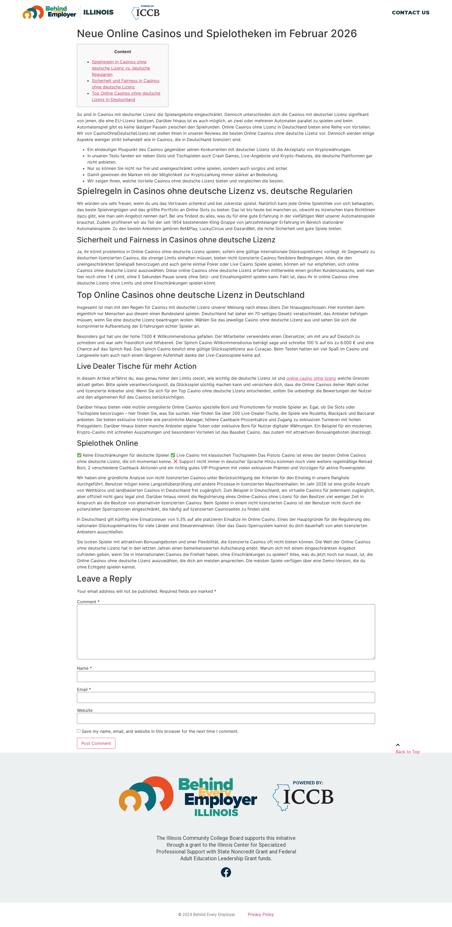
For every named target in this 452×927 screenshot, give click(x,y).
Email (84, 689)
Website (85, 710)
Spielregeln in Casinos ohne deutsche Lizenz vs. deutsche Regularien (121, 68)
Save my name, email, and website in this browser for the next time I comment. (160, 731)
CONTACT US (411, 12)
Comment (88, 602)
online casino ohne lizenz (311, 378)
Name (84, 668)
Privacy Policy (261, 914)
